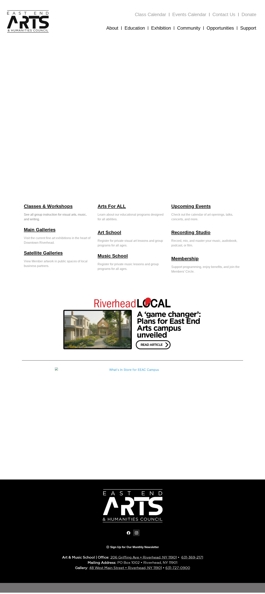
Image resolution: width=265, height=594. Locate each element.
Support (248, 28)
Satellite (33, 253)
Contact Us (223, 14)
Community (188, 28)
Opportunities (220, 28)
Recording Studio (190, 232)
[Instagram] (136, 532)
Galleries (53, 253)
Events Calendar (189, 14)
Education (135, 28)
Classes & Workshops (48, 206)
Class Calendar (150, 14)
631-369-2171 (192, 557)
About (112, 28)
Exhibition (161, 28)
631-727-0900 (177, 568)
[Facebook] (128, 532)
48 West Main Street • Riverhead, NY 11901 (125, 568)
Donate (249, 14)
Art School (109, 232)
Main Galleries (39, 229)
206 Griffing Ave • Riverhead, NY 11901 (143, 557)
